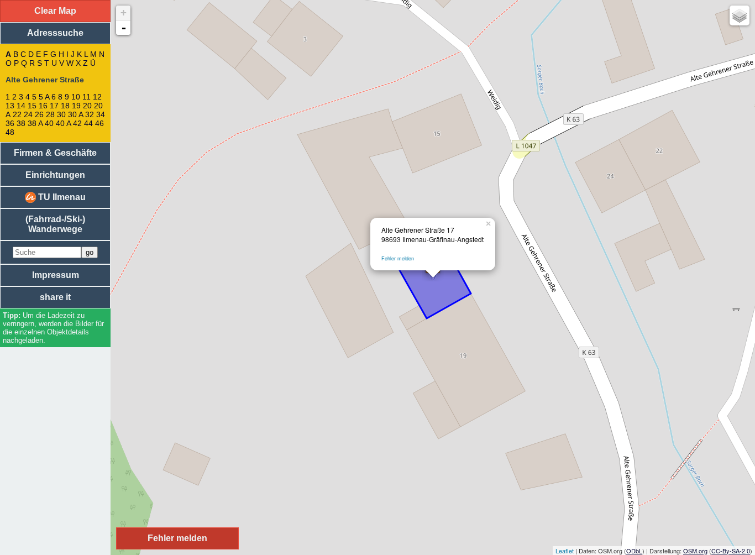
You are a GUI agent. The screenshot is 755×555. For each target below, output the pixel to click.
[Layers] (739, 15)
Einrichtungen (55, 175)
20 (87, 105)
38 (21, 123)
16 (43, 105)
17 (54, 105)
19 (76, 105)
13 (10, 105)
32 (89, 114)
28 (50, 114)
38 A (35, 123)
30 (61, 114)
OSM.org (695, 550)
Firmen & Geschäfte (55, 153)
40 (49, 123)
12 (97, 96)
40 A (63, 123)
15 (32, 105)
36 (10, 123)
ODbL (634, 550)
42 (77, 123)
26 (39, 114)
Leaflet (564, 550)
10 (75, 96)
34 (100, 114)
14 (21, 105)
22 (17, 114)
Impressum (55, 275)
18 (65, 105)
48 (10, 132)
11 (86, 96)
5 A (44, 96)
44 (88, 123)
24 (28, 114)
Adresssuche (55, 33)
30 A (75, 114)
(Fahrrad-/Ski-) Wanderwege (55, 224)
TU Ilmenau (61, 197)
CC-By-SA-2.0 (730, 550)
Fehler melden (397, 258)
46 (99, 123)
